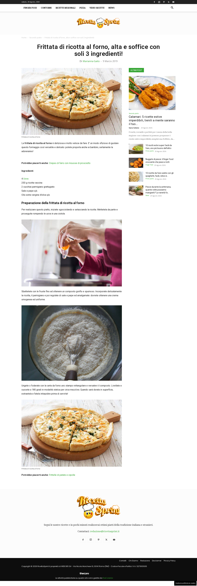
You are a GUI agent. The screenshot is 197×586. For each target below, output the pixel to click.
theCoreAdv (108, 578)
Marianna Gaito (91, 61)
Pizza (82, 8)
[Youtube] (173, 2)
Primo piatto (150, 151)
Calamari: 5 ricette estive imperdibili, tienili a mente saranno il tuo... (152, 120)
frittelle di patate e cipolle (62, 475)
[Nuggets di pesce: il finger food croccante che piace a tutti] (136, 163)
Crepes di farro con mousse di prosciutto (69, 163)
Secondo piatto (35, 37)
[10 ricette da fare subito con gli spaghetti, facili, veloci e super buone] (136, 177)
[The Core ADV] (84, 574)
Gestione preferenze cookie (185, 583)
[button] (172, 8)
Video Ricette (97, 8)
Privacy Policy (170, 560)
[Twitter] (168, 2)
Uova (25, 178)
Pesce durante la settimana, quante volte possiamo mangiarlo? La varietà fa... (158, 190)
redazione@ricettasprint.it (104, 531)
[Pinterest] (164, 2)
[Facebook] (154, 2)
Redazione (145, 560)
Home (24, 37)
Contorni (46, 8)
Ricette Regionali (65, 8)
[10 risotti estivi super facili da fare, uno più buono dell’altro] (136, 149)
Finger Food (30, 8)
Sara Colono (134, 128)
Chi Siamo (133, 560)
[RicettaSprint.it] (98, 23)
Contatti (122, 560)
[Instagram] (159, 2)
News (111, 8)
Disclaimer (156, 560)
